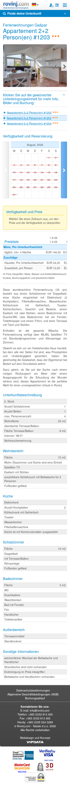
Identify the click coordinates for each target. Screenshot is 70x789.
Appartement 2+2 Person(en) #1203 (29, 118)
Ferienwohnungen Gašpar (25, 25)
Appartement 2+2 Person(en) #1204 (29, 123)
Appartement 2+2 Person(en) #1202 (29, 112)
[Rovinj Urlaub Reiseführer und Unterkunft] (16, 5)
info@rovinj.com (40, 710)
